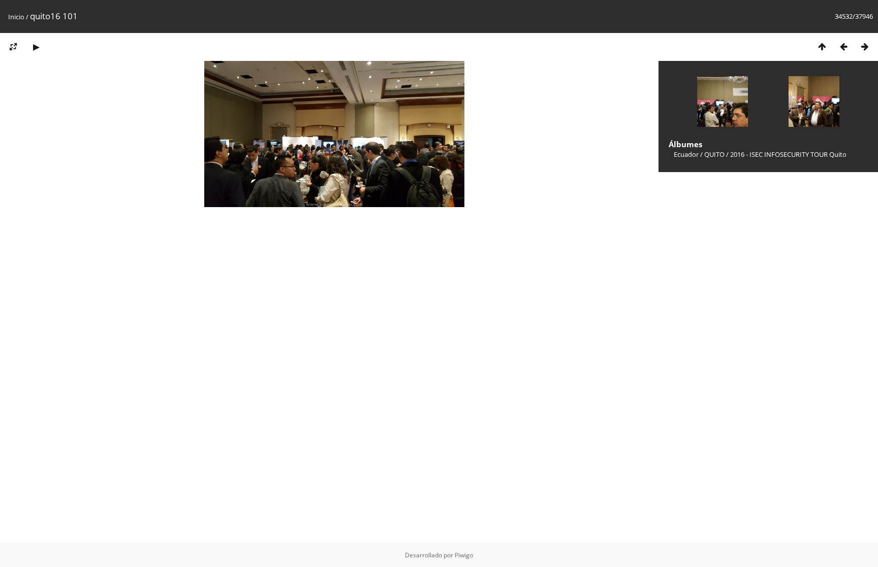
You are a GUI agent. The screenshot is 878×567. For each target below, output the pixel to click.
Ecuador (686, 154)
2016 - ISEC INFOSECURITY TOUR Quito (788, 154)
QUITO (714, 154)
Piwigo (464, 555)
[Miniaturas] (822, 46)
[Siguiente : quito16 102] (864, 46)
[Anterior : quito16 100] (843, 46)
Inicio (16, 16)
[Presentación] (36, 46)
